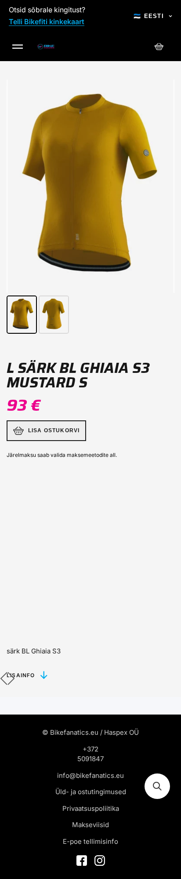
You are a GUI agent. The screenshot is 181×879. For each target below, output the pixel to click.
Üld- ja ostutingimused (90, 792)
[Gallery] (90, 208)
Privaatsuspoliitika (90, 808)
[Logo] (46, 47)
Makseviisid (90, 825)
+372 (90, 749)
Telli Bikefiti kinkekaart (46, 21)
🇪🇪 (149, 16)
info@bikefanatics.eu (90, 775)
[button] (157, 786)
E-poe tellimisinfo (90, 841)
